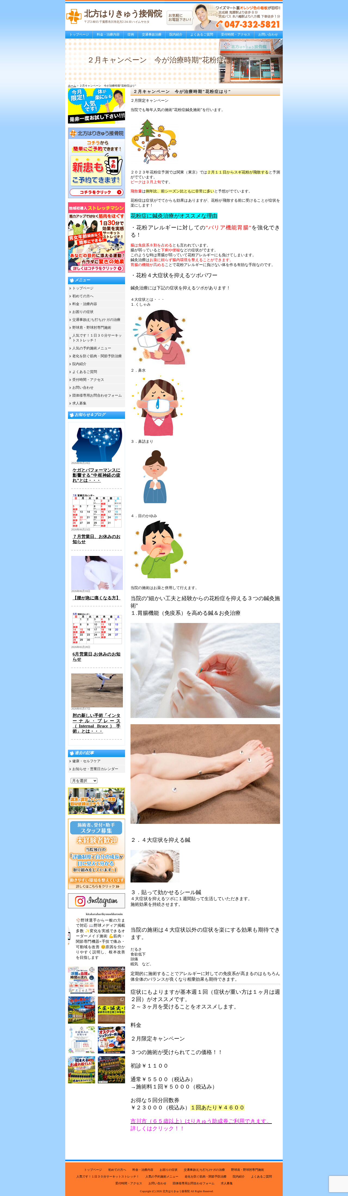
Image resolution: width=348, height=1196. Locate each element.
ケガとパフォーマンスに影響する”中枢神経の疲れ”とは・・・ (96, 475)
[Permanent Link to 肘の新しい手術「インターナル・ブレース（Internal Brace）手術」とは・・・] (97, 706)
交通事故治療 (151, 34)
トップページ (79, 34)
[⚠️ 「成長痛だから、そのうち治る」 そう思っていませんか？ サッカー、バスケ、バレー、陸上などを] (111, 1039)
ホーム (72, 85)
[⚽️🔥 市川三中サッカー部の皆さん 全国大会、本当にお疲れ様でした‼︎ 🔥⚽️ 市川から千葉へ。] (111, 980)
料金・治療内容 (108, 34)
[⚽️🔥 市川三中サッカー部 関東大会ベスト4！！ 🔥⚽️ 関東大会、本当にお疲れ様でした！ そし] (81, 1069)
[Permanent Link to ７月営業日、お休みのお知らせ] (97, 527)
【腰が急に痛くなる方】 (96, 598)
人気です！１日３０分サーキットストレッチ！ (107, 1176)
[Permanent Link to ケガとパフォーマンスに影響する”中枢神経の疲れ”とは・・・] (97, 460)
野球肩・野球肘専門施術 (91, 327)
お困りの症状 (83, 312)
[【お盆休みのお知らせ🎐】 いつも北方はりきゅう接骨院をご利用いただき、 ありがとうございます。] (81, 1039)
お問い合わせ (268, 34)
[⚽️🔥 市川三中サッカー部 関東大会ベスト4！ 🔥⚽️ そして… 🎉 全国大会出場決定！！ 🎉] (111, 1069)
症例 (131, 34)
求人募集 (79, 403)
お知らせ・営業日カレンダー (95, 769)
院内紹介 (175, 34)
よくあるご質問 (201, 34)
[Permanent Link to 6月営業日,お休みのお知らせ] (97, 645)
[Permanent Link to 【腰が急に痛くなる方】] (97, 589)
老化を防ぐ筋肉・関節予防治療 (97, 356)
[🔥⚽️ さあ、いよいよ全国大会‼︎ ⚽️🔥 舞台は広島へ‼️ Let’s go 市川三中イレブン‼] (81, 1010)
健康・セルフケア (86, 761)
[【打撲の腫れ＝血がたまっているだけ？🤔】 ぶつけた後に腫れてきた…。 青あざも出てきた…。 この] (81, 980)
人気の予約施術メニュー (91, 348)
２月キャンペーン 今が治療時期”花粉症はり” (182, 91)
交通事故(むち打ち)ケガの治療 (96, 320)
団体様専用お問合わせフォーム (97, 395)
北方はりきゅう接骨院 (176, 1191)
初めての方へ (83, 296)
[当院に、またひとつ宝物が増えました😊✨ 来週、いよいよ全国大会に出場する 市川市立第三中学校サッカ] (111, 1010)
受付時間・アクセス (235, 34)
